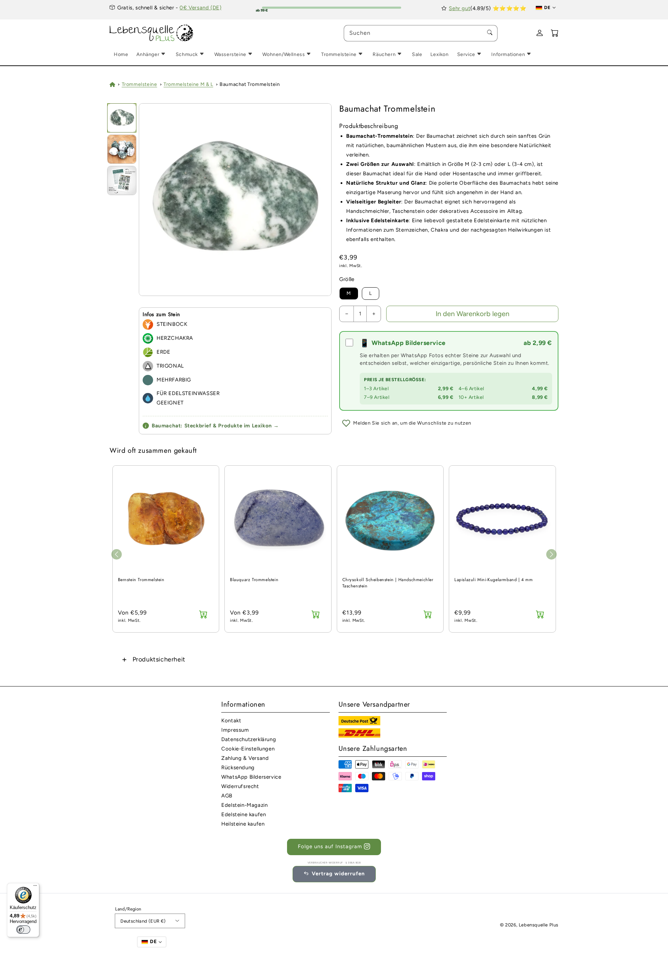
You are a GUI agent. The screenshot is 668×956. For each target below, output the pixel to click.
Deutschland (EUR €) (143, 921)
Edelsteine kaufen (243, 814)
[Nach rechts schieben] (551, 554)
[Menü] (35, 887)
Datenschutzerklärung (248, 739)
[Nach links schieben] (116, 554)
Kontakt (231, 720)
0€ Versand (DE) (200, 8)
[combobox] (420, 33)
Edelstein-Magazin (244, 805)
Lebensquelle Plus (538, 924)
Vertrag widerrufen (338, 873)
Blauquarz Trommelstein (254, 580)
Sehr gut (459, 8)
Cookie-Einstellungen (248, 749)
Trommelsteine (139, 84)
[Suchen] (489, 33)
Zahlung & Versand (245, 758)
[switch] (23, 929)
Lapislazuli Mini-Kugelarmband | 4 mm (493, 580)
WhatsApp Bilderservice (251, 777)
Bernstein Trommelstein (141, 580)
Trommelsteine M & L (188, 84)
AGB (226, 796)
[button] (334, 659)
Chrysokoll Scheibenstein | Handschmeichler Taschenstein (388, 583)
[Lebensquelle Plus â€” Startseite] (151, 33)
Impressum (235, 730)
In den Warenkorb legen (472, 314)
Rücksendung (238, 767)
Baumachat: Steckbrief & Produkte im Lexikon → (212, 426)
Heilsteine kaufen (242, 824)
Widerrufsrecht (240, 786)
